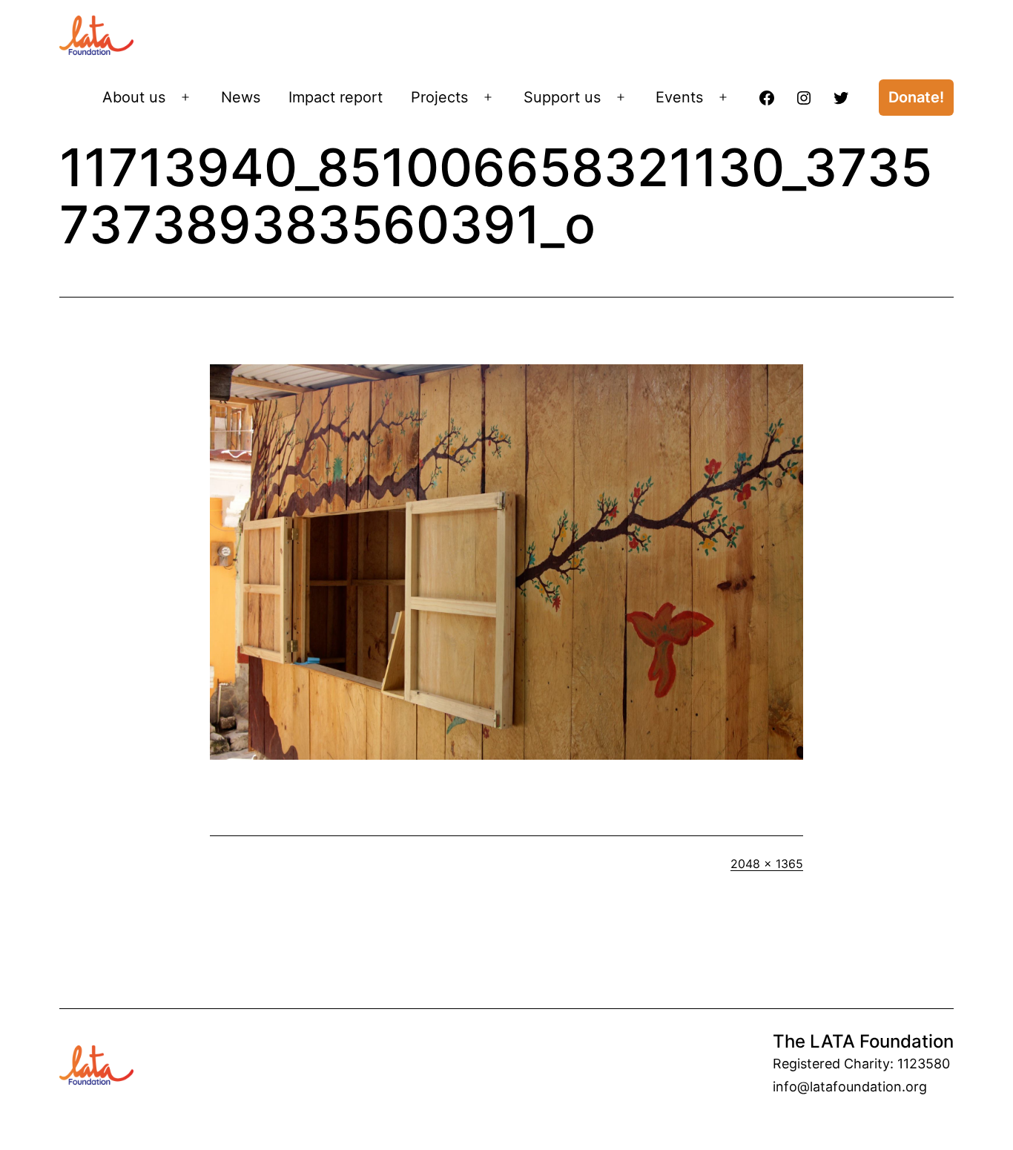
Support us (562, 97)
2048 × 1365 (766, 863)
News (240, 97)
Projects (439, 97)
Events (679, 97)
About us (133, 97)
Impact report (335, 97)
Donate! (916, 97)
